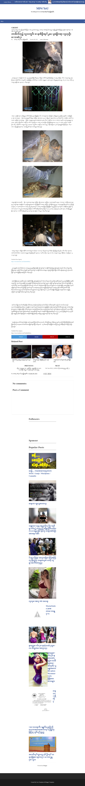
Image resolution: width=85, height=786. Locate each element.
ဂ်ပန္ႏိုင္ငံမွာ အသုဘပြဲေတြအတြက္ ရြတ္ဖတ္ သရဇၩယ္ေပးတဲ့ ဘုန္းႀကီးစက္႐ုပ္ (42, 560)
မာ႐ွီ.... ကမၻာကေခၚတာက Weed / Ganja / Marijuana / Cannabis (40, 473)
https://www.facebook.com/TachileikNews (20, 261)
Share (37, 337)
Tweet (21, 337)
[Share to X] (47, 374)
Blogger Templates (49, 782)
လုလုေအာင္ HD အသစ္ (38, 601)
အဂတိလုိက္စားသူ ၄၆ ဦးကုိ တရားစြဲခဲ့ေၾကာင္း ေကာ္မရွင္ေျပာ (41, 757)
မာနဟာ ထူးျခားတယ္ (38, 503)
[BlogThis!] (46, 374)
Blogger (45, 765)
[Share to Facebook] (49, 374)
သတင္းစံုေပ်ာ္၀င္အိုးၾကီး (21, 39)
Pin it (52, 337)
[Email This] (44, 374)
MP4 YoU (42, 8)
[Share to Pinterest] (50, 374)
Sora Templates (40, 782)
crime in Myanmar (44, 39)
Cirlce (67, 337)
